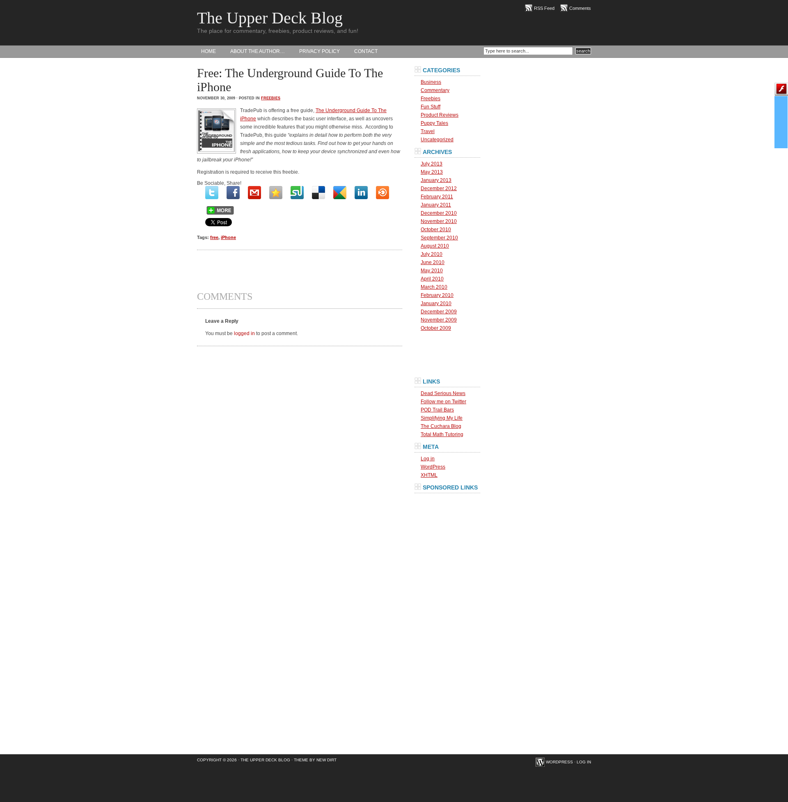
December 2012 (439, 188)
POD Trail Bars (437, 410)
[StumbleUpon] (297, 192)
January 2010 (436, 303)
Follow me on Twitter (443, 401)
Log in (428, 459)
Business (431, 82)
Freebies (270, 98)
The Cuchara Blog (441, 426)
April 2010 (432, 279)
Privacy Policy (319, 51)
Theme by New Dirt (315, 760)
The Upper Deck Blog (270, 18)
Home (208, 51)
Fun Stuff (430, 107)
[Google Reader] (339, 192)
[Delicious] (318, 192)
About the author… (257, 51)
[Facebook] (233, 192)
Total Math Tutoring (442, 434)
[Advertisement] (300, 270)
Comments (580, 8)
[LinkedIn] (361, 192)
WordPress (433, 467)
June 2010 (432, 262)
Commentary (435, 90)
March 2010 (434, 287)
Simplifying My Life (442, 418)
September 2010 (439, 238)
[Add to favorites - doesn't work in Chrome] (275, 192)
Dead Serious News (443, 393)
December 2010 (439, 213)
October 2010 (436, 229)
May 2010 (432, 270)
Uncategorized (437, 139)
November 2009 (439, 320)
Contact (366, 51)
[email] (254, 192)
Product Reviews (439, 115)
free (214, 237)
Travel (428, 131)
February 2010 (437, 295)
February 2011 (437, 197)
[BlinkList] (382, 192)
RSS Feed (544, 8)
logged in (244, 333)
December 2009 (439, 312)
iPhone (228, 237)
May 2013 (432, 172)
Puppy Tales (434, 123)
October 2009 (436, 328)
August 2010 (435, 246)
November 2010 (439, 221)
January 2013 (436, 180)
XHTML (429, 475)
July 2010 (431, 254)
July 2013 (431, 164)
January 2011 (436, 205)
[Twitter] (211, 192)
